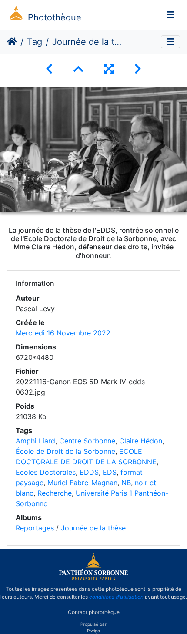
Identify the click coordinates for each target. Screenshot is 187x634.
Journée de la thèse (93, 527)
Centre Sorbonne (87, 440)
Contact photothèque (94, 611)
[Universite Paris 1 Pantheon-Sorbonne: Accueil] (93, 577)
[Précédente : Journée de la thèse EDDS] (49, 69)
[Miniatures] (78, 69)
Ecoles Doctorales (46, 472)
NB (126, 482)
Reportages (35, 527)
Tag (34, 42)
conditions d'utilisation (116, 597)
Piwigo (93, 630)
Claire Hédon (140, 440)
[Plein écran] (109, 69)
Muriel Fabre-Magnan (82, 482)
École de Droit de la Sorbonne (65, 451)
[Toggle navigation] (170, 14)
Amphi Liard (35, 440)
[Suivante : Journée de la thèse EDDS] (138, 69)
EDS (110, 472)
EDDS (89, 472)
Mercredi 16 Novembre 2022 (63, 333)
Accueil (12, 41)
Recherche (54, 493)
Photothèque (54, 17)
